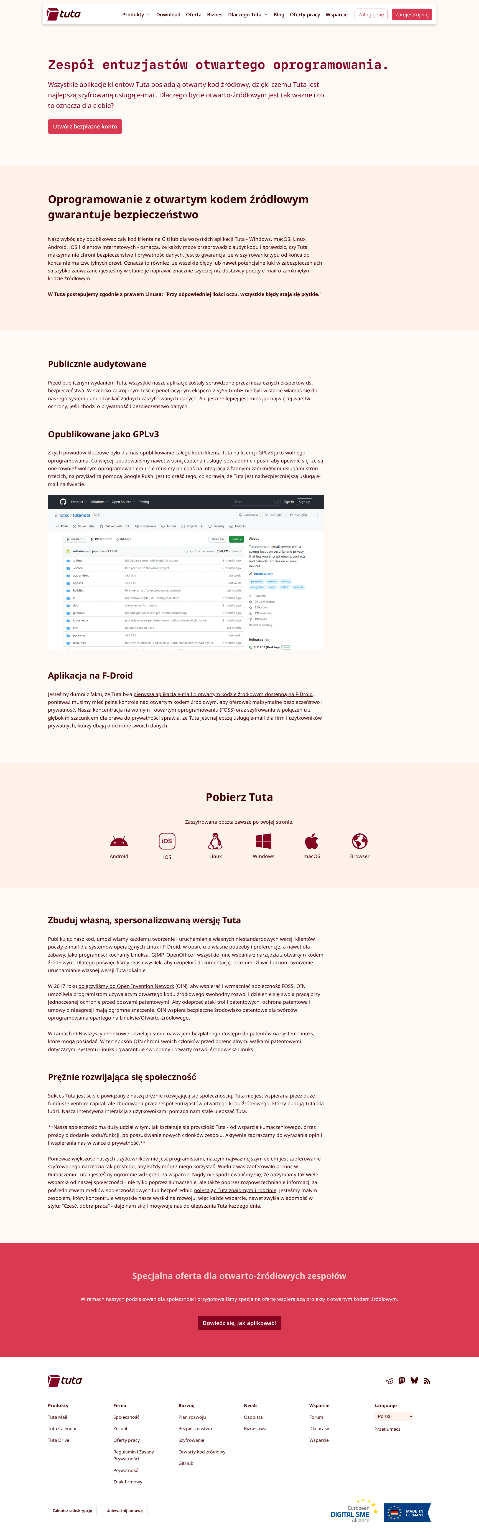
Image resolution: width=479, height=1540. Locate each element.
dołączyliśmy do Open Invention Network (126, 986)
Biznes (215, 14)
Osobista (253, 1417)
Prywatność (125, 1470)
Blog (279, 14)
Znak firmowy (127, 1482)
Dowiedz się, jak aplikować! (239, 1323)
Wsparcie (337, 14)
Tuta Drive (58, 1440)
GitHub (186, 1463)
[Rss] (427, 1382)
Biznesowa (255, 1428)
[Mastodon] (402, 1382)
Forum (316, 1417)
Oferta (194, 14)
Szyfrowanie (191, 1440)
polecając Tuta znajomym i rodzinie (235, 1190)
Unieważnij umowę (124, 1510)
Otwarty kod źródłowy (202, 1452)
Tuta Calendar (62, 1428)
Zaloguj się (371, 14)
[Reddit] (390, 1382)
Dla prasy (319, 1428)
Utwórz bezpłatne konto (85, 126)
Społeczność (126, 1417)
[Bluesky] (414, 1382)
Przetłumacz (387, 1429)
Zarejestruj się (412, 14)
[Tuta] (64, 14)
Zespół (120, 1428)
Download (168, 14)
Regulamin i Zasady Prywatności (133, 1455)
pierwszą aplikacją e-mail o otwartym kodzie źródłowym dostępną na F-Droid (223, 694)
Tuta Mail (57, 1417)
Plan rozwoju (192, 1417)
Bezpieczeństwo (195, 1428)
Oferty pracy (305, 14)
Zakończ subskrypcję (72, 1510)
